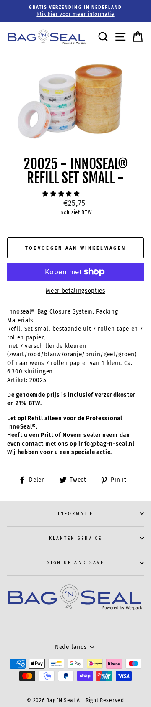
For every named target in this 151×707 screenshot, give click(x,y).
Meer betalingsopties (75, 290)
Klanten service (75, 538)
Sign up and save (75, 562)
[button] (62, 193)
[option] (75, 11)
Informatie (76, 513)
